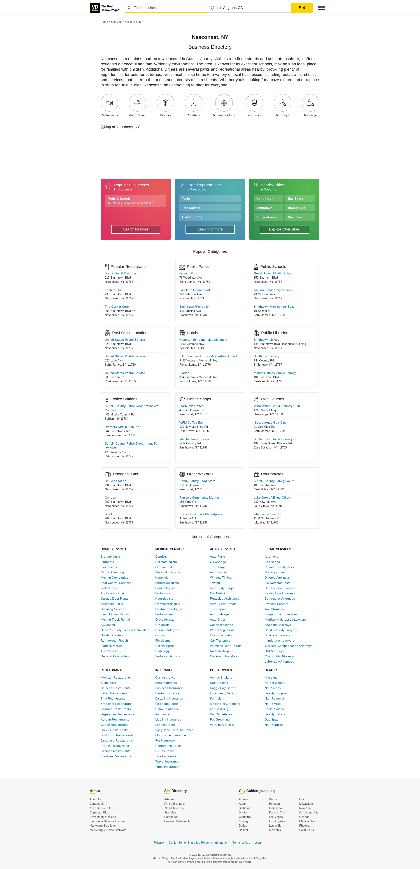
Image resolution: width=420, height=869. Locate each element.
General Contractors (115, 656)
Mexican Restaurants (116, 677)
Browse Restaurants (177, 821)
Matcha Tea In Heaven (195, 439)
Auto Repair (137, 115)
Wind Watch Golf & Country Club (277, 406)
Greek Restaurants (114, 730)
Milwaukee (306, 803)
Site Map (170, 812)
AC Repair (108, 624)
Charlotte (245, 816)
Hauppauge (296, 207)
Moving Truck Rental (115, 619)
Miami (303, 799)
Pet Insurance (165, 740)
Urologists (162, 624)
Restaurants (109, 115)
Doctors (165, 115)
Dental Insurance (167, 693)
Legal (258, 842)
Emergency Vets (221, 693)
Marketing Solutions (103, 825)
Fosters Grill (113, 290)
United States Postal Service (125, 339)
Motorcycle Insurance (170, 735)
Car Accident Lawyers (280, 588)
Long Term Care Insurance (174, 730)
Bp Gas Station (115, 481)
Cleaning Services (113, 609)
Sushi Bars (108, 682)
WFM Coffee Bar (191, 422)
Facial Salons (274, 709)
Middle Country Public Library (275, 373)
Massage (310, 115)
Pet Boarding (219, 709)
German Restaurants (116, 751)
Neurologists (164, 598)
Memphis (275, 830)
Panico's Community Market (199, 497)
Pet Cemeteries (221, 714)
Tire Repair (218, 609)
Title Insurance (165, 756)
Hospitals (161, 577)
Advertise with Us (101, 808)
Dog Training (219, 682)
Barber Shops (274, 682)
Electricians (109, 567)
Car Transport (220, 640)
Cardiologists (164, 645)
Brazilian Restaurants (116, 756)
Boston (243, 812)
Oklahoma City (309, 812)
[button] (321, 8)
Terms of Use (241, 842)
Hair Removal (274, 698)
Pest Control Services (116, 583)
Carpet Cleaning (112, 572)
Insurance (254, 115)
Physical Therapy (167, 572)
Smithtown (264, 207)
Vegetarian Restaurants (117, 714)
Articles (169, 799)
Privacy (159, 842)
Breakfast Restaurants (116, 703)
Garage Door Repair (115, 598)
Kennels (215, 698)
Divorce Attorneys (277, 577)
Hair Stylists (273, 703)
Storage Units (110, 556)
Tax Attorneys (274, 609)
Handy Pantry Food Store (197, 481)
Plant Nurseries (111, 645)
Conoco (110, 497)
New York (305, 808)
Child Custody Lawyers (281, 630)
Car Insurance (165, 677)
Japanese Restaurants (117, 740)
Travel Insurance (167, 761)
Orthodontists (165, 619)
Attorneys (282, 115)
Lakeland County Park (195, 290)
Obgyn (160, 635)
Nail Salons (273, 688)
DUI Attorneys (274, 651)
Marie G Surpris (130, 201)
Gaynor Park (188, 273)
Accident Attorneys (278, 624)
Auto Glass (218, 619)
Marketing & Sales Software (108, 830)
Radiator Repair (221, 651)
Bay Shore (295, 198)
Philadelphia (307, 821)
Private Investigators (279, 567)
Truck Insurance (166, 766)
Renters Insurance (168, 745)
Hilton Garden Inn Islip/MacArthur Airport (208, 356)
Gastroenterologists (169, 609)
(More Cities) (267, 791)
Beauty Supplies (276, 693)
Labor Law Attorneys (279, 661)
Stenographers (275, 572)
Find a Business (175, 803)
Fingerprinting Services (281, 614)
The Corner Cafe (117, 306)
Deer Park (295, 217)
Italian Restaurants (114, 693)
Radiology (162, 651)
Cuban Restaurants (114, 724)
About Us (96, 799)
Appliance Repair (113, 593)
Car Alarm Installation (225, 656)
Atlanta (243, 799)
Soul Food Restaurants (117, 735)
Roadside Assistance (225, 598)
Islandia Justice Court (269, 514)
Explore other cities (284, 229)
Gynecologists (165, 588)
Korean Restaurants (115, 719)
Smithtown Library (266, 339)
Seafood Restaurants (116, 709)
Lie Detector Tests (277, 583)
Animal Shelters (224, 115)
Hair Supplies (274, 724)
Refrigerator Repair (114, 640)
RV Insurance (165, 751)
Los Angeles (277, 821)
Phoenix (304, 825)
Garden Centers (112, 635)
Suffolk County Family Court (274, 481)
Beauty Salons (275, 714)
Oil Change (218, 562)
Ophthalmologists (167, 604)
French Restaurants (115, 745)
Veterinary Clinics (222, 724)
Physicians (162, 640)
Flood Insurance (166, 703)
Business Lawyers (277, 635)
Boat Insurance (166, 682)
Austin (243, 803)
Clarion (184, 373)
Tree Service (191, 207)
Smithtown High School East (274, 306)
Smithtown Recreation (195, 306)
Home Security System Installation (125, 630)
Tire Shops (217, 567)
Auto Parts (217, 556)
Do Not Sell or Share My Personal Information (198, 842)
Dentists (161, 556)
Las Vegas (276, 816)
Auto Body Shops (222, 588)
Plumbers (193, 115)
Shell (108, 514)
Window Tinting (221, 577)
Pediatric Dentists (167, 656)
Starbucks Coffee (191, 406)
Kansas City (277, 812)
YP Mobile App (174, 808)
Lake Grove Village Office (272, 497)
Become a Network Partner (107, 821)
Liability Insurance (168, 719)
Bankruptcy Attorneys (280, 598)
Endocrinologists (167, 583)
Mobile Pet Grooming (225, 703)
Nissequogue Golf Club (270, 422)
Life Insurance (165, 724)
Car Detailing (219, 593)
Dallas (243, 825)
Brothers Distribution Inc (122, 427)
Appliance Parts (112, 604)
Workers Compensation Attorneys (288, 645)
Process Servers (276, 604)
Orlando (304, 816)
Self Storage (109, 588)
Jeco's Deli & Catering (120, 273)
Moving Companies (114, 577)
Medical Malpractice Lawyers (285, 619)
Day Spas (271, 719)
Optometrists (164, 567)
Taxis (186, 198)
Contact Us (97, 803)
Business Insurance (169, 688)
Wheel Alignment (222, 630)
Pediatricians (164, 614)
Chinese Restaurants (116, 688)
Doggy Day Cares (222, 688)
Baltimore (245, 808)
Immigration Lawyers (279, 640)
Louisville (275, 825)
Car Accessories (221, 624)
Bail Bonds (272, 562)
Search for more (135, 229)
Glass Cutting (192, 217)
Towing (215, 583)
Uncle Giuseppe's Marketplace (201, 514)
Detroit (273, 799)
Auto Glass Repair (223, 604)
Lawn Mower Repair (115, 614)
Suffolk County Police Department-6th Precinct (131, 408)
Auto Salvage (219, 614)
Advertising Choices (103, 816)
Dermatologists (166, 562)
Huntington (264, 198)
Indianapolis (277, 808)
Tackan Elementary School (273, 290)
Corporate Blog (99, 812)
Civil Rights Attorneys (280, 656)
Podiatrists (162, 593)
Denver (243, 830)
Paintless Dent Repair (225, 645)
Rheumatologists (167, 630)
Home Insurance (167, 709)
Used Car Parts (221, 635)
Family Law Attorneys (280, 593)
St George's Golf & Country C (275, 439)
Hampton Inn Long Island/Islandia (203, 339)
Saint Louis (306, 830)
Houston (274, 803)
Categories (171, 816)
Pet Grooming (220, 719)
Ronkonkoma (266, 217)
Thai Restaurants (113, 698)
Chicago (244, 821)
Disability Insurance (169, 698)
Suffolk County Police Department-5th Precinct (131, 446)
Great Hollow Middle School (273, 273)
